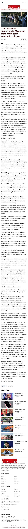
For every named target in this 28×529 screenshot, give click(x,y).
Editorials (3, 478)
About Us (3, 491)
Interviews (16, 481)
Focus (15, 476)
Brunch (3, 483)
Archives (16, 493)
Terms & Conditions (5, 496)
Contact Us (17, 491)
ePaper (3, 493)
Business (3, 481)
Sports (16, 483)
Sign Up (3, 489)
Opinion (16, 478)
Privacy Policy (17, 496)
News (2, 476)
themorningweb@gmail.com (10, 504)
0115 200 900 (7, 507)
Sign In (15, 489)
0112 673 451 (6, 509)
